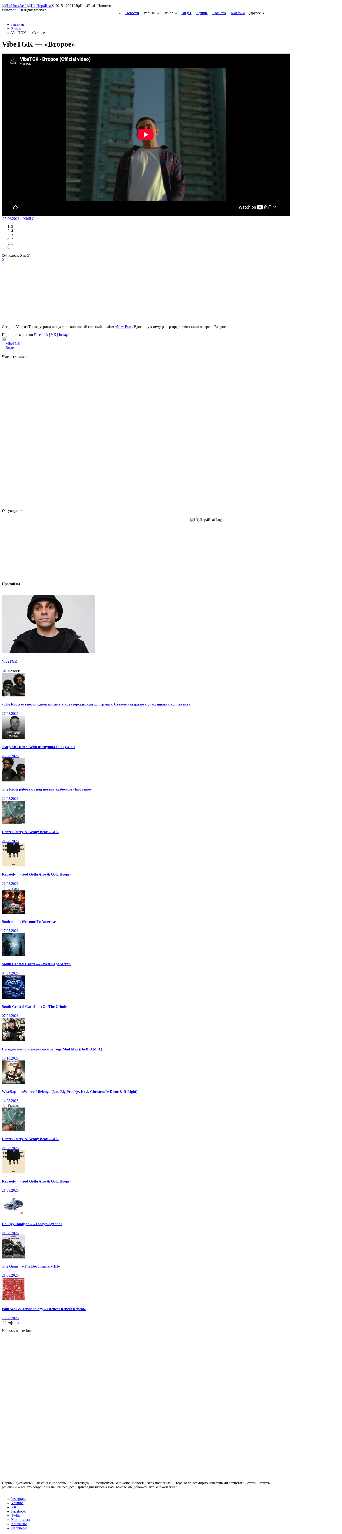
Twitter (16, 1515)
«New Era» (123, 327)
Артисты (219, 13)
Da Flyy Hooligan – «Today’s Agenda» (32, 1224)
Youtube (17, 1503)
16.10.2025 (10, 1058)
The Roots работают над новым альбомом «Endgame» (47, 789)
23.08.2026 (10, 756)
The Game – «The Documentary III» (31, 1266)
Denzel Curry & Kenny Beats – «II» (30, 832)
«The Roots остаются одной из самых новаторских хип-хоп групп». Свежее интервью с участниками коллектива (96, 704)
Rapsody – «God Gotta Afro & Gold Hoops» (36, 874)
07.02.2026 (10, 1016)
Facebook (41, 335)
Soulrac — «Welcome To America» (29, 922)
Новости (132, 13)
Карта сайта (20, 1520)
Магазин (238, 13)
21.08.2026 (10, 841)
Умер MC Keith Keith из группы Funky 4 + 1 (38, 747)
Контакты (19, 1524)
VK (53, 335)
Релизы (13, 1105)
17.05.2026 (10, 931)
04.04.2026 (10, 973)
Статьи (13, 888)
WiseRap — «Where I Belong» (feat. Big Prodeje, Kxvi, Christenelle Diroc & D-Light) (69, 1092)
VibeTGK (13, 343)
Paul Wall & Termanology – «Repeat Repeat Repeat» (44, 1309)
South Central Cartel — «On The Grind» (34, 1007)
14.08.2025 (10, 1101)
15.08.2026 (10, 1318)
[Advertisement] (37, 291)
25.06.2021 (11, 219)
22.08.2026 (10, 799)
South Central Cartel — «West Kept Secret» (36, 964)
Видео (186, 13)
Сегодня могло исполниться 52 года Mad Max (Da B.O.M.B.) (52, 1049)
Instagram (66, 335)
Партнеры (19, 1528)
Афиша (202, 13)
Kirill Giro (31, 219)
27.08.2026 (10, 714)
